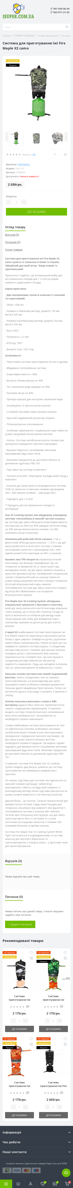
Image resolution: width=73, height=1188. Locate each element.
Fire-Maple (24, 164)
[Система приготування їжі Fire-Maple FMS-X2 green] (53, 974)
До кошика (37, 212)
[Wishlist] (55, 154)
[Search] (66, 27)
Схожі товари (14, 249)
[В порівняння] (31, 958)
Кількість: (11, 196)
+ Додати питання (20, 924)
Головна (7, 35)
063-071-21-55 (61, 12)
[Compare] (65, 154)
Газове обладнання (48, 35)
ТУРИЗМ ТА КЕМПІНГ (24, 35)
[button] (30, 1184)
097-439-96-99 (61, 8)
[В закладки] (31, 953)
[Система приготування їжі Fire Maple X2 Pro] (53, 1060)
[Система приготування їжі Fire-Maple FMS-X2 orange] (19, 1060)
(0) (34, 154)
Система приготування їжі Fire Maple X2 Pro (53, 1086)
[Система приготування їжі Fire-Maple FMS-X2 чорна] (19, 974)
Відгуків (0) (12, 235)
